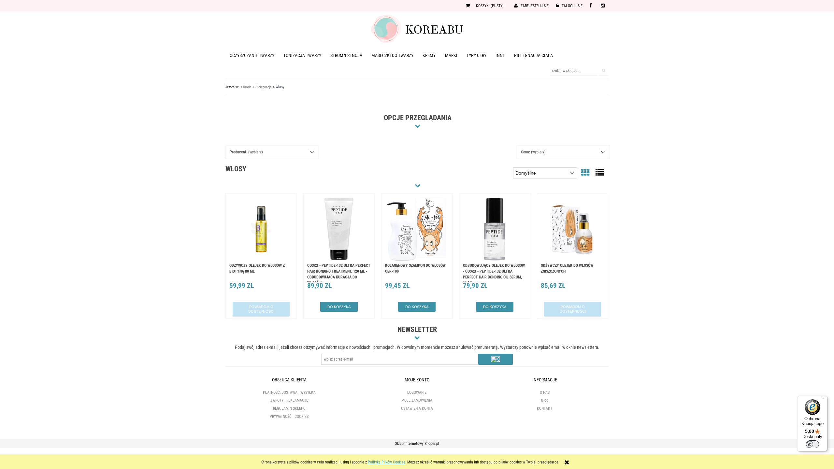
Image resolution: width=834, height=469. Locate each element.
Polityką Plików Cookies (386, 462)
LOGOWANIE (416, 392)
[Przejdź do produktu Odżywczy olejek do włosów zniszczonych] (572, 230)
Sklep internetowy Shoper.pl (417, 443)
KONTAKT (544, 408)
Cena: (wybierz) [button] (533, 152)
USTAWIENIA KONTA (417, 408)
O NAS (545, 392)
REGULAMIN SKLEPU (289, 408)
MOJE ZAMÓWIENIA (416, 400)
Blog (544, 400)
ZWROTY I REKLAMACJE (289, 400)
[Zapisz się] (495, 359)
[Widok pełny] (600, 173)
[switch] (812, 444)
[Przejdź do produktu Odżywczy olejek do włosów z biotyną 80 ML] (261, 230)
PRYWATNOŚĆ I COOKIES (289, 416)
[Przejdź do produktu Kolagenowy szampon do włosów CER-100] (417, 230)
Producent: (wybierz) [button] (246, 152)
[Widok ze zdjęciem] (585, 173)
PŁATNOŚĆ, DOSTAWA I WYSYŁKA (289, 392)
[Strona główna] (417, 28)
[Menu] (823, 400)
